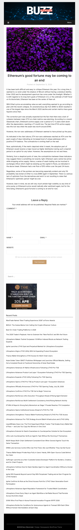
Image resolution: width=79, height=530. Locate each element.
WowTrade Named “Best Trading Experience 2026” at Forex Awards (30, 320)
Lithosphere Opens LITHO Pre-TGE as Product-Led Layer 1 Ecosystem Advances (35, 382)
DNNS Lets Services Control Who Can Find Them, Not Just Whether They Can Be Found (38, 448)
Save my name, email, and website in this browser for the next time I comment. (40, 257)
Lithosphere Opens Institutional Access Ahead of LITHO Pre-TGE (29, 410)
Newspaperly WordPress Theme (51, 527)
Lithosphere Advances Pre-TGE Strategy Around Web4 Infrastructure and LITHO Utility (37, 419)
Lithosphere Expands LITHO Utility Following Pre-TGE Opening (29, 377)
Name (9, 238)
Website (10, 247)
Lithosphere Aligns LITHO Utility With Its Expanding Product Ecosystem (32, 351)
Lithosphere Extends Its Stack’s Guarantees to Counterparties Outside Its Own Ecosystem (38, 431)
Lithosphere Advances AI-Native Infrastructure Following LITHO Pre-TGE (32, 368)
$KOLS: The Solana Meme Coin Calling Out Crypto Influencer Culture (31, 325)
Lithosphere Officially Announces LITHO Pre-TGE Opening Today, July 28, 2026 (35, 386)
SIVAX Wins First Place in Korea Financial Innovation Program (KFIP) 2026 (33, 500)
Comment (11, 208)
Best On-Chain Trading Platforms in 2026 (21, 330)
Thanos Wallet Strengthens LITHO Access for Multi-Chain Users (29, 356)
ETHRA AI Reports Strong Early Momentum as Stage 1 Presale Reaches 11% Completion (38, 405)
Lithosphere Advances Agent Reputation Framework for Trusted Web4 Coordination (36, 489)
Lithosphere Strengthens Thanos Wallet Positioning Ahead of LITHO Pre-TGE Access (37, 415)
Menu (69, 22)
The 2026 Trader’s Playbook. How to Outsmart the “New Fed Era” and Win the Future (36, 334)
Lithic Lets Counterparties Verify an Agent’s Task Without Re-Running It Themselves (36, 436)
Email (43, 238)
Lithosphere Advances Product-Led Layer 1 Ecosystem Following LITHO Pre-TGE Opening (38, 372)
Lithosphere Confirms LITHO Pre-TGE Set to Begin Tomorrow (28, 391)
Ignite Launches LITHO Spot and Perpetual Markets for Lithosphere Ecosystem (34, 346)
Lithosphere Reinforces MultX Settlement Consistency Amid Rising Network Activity (36, 401)
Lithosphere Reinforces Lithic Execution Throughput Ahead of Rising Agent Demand (36, 396)
